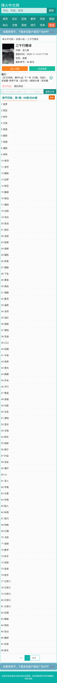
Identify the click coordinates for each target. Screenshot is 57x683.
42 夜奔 (5, 361)
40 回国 (5, 348)
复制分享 (49, 91)
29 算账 (5, 279)
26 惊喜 (5, 261)
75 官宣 (5, 568)
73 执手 (5, 556)
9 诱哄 (4, 154)
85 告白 (5, 631)
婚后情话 (18, 86)
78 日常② (6, 587)
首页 (5, 19)
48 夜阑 (5, 399)
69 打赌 (5, 530)
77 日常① (6, 581)
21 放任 (5, 229)
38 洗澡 (5, 336)
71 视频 (5, 543)
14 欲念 (5, 185)
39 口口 (5, 342)
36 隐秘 (5, 323)
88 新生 (30, 61)
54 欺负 (5, 436)
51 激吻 (5, 417)
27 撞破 (5, 267)
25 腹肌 (5, 254)
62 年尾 (5, 487)
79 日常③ (6, 593)
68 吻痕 (5, 524)
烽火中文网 (10, 5)
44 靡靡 (5, 374)
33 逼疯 (5, 305)
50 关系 (5, 411)
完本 (42, 25)
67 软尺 (5, 518)
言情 (14, 25)
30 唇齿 (5, 286)
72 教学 (5, 549)
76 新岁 (5, 574)
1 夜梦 (4, 104)
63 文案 (5, 493)
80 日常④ (6, 600)
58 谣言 (5, 461)
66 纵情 (5, 512)
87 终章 (5, 643)
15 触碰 (5, 192)
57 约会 (5, 455)
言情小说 (20, 38)
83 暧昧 (5, 618)
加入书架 (14, 68)
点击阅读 (42, 68)
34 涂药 (5, 311)
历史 (42, 19)
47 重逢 (5, 392)
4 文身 (4, 122)
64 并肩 (5, 499)
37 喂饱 (5, 330)
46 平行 (5, 386)
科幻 (5, 25)
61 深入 (5, 480)
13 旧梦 (5, 179)
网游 (51, 19)
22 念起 (5, 235)
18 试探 (5, 210)
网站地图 (28, 678)
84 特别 (5, 625)
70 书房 (5, 537)
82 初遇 (5, 612)
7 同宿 (4, 141)
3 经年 (4, 116)
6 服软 (4, 135)
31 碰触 (5, 292)
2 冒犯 (4, 110)
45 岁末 (5, 380)
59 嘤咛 (5, 468)
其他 (23, 25)
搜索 (51, 10)
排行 (33, 25)
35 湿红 (5, 317)
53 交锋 (5, 430)
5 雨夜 (4, 129)
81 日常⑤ (6, 606)
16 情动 (5, 198)
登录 (51, 25)
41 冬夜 (5, 355)
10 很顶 (5, 160)
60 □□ (4, 474)
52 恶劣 (5, 424)
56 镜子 (5, 449)
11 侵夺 (5, 166)
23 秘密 (5, 242)
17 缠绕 (5, 204)
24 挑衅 (5, 248)
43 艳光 (5, 367)
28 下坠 (5, 273)
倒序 (52, 97)
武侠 (23, 19)
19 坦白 (5, 217)
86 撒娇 (5, 637)
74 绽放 (5, 562)
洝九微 (25, 50)
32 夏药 (5, 298)
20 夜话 (5, 223)
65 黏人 (5, 505)
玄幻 (14, 19)
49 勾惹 (5, 405)
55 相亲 (5, 443)
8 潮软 (4, 148)
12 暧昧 (5, 173)
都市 (33, 19)
